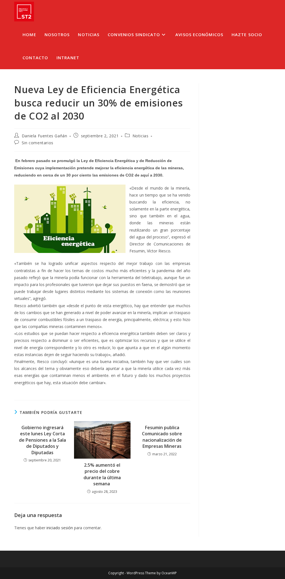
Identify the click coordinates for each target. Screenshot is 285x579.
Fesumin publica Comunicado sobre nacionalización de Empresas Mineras (162, 436)
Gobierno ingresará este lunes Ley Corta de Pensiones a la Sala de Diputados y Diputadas (42, 440)
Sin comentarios (37, 142)
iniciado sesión (59, 527)
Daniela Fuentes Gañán (44, 135)
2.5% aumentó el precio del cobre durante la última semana (102, 474)
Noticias (140, 135)
